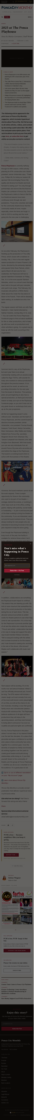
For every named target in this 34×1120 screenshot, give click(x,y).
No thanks (16, 574)
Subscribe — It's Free (16, 570)
